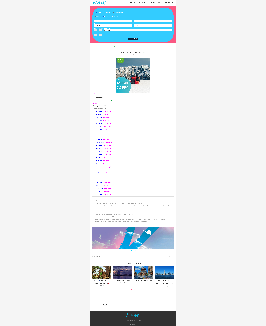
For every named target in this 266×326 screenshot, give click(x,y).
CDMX (99, 46)
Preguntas (132, 2)
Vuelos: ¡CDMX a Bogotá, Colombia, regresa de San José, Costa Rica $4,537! (102, 282)
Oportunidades (142, 2)
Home (93, 46)
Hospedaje (152, 2)
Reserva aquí (107, 111)
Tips (159, 2)
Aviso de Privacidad (168, 2)
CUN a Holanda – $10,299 (122, 280)
